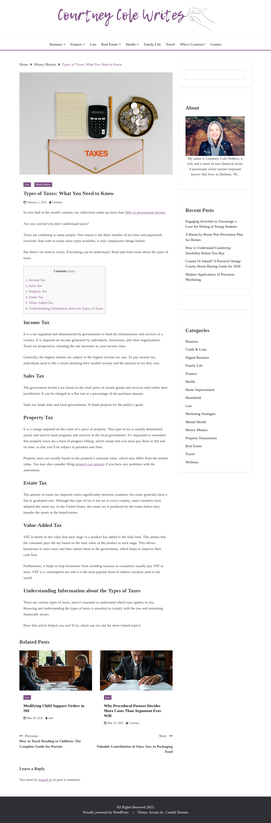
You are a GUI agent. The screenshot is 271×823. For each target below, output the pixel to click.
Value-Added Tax (39, 303)
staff (50, 718)
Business (56, 44)
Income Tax (35, 280)
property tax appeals (90, 464)
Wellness (191, 462)
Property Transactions (201, 438)
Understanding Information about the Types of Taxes (64, 308)
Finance (76, 44)
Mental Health (195, 422)
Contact (215, 44)
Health (131, 44)
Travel (170, 44)
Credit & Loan (196, 349)
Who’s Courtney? (192, 44)
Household (193, 398)
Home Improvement (199, 390)
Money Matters (43, 184)
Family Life (152, 44)
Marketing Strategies (200, 414)
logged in (45, 780)
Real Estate (109, 44)
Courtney (57, 202)
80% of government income (145, 212)
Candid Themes (176, 812)
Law (93, 44)
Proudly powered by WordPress (106, 812)
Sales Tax (34, 286)
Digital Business (197, 358)
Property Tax (36, 291)
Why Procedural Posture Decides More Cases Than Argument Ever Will (132, 710)
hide (71, 271)
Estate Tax (34, 297)
